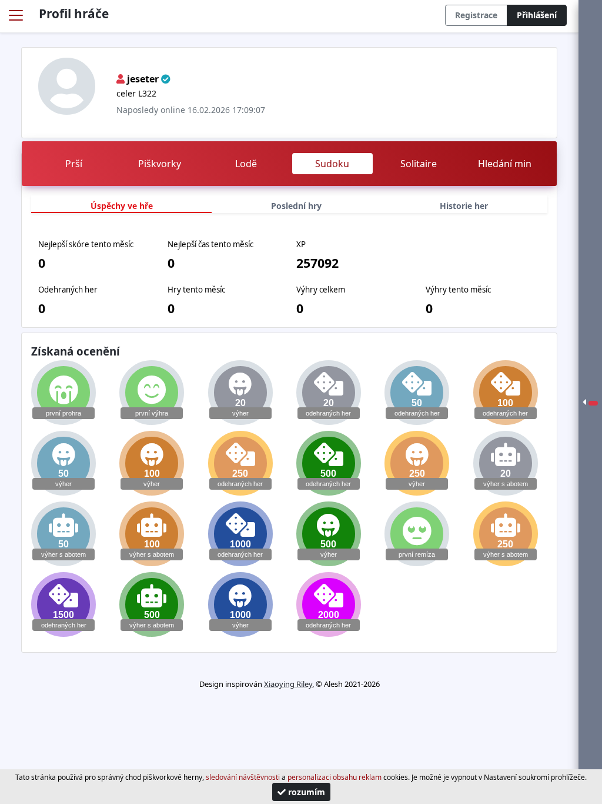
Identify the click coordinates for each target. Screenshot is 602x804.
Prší (73, 163)
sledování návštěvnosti (243, 777)
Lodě (246, 163)
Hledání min (504, 163)
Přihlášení (537, 15)
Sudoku (332, 163)
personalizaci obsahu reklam (334, 777)
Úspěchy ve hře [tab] (122, 205)
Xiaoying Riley (288, 684)
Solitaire (418, 163)
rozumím (305, 792)
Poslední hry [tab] (296, 205)
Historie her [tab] (464, 205)
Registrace (476, 15)
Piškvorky (159, 163)
